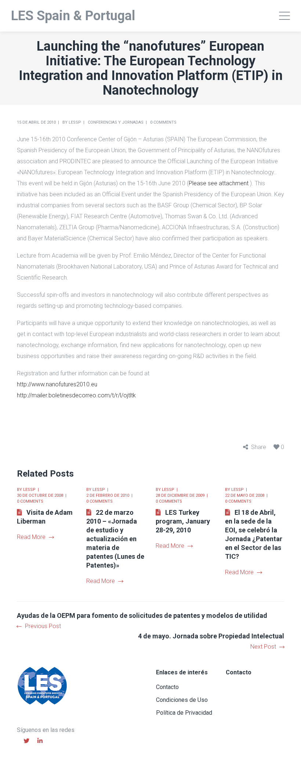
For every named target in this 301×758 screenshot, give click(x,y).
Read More (31, 536)
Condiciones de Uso (182, 699)
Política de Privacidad (184, 712)
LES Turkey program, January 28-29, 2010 (183, 521)
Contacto (167, 687)
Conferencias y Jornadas (116, 122)
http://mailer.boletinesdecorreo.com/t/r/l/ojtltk (76, 395)
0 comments (163, 122)
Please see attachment (219, 183)
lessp (75, 122)
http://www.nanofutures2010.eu (57, 384)
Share (258, 447)
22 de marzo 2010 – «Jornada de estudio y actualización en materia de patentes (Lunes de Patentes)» (115, 539)
